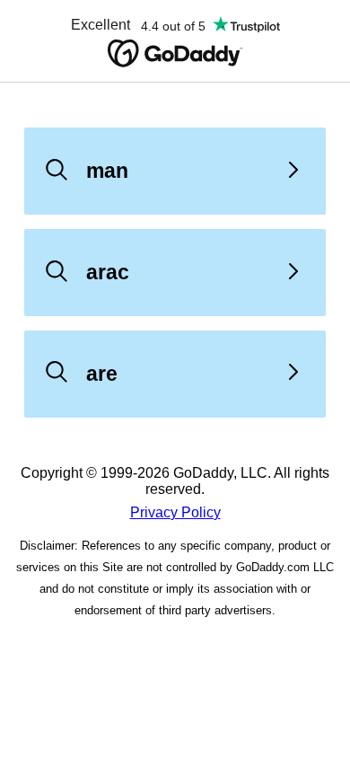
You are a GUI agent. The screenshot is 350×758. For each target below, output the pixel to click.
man (107, 170)
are (102, 373)
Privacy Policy (175, 512)
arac (107, 272)
